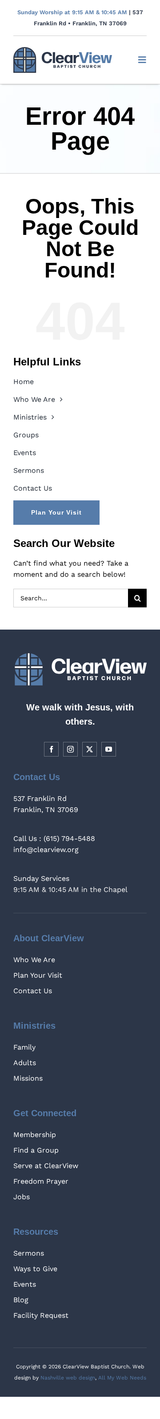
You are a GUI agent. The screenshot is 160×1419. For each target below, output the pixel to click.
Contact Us (32, 991)
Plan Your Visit (37, 975)
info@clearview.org (46, 849)
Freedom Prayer (40, 1181)
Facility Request (40, 1315)
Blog (20, 1300)
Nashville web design (67, 1378)
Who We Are (34, 959)
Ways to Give (35, 1268)
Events (24, 1284)
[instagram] (70, 749)
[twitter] (89, 749)
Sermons (28, 1253)
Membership (34, 1134)
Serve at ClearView (45, 1165)
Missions (28, 1078)
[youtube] (108, 749)
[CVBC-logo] (62, 50)
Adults (24, 1062)
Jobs (21, 1197)
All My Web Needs (122, 1378)
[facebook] (51, 749)
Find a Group (36, 1150)
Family (24, 1047)
